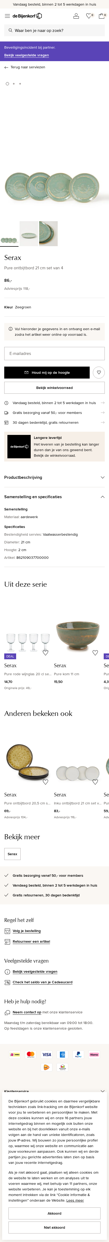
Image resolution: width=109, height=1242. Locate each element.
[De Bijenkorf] (27, 16)
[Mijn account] (76, 16)
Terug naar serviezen (28, 67)
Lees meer (75, 1200)
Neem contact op (27, 1012)
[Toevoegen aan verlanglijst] (99, 373)
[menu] (7, 16)
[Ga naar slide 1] (7, 84)
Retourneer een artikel (31, 941)
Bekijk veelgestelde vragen (26, 55)
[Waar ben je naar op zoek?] (10, 30)
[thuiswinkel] (62, 1070)
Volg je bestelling (27, 930)
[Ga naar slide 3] (20, 84)
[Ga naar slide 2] (14, 84)
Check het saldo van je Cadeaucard (42, 982)
